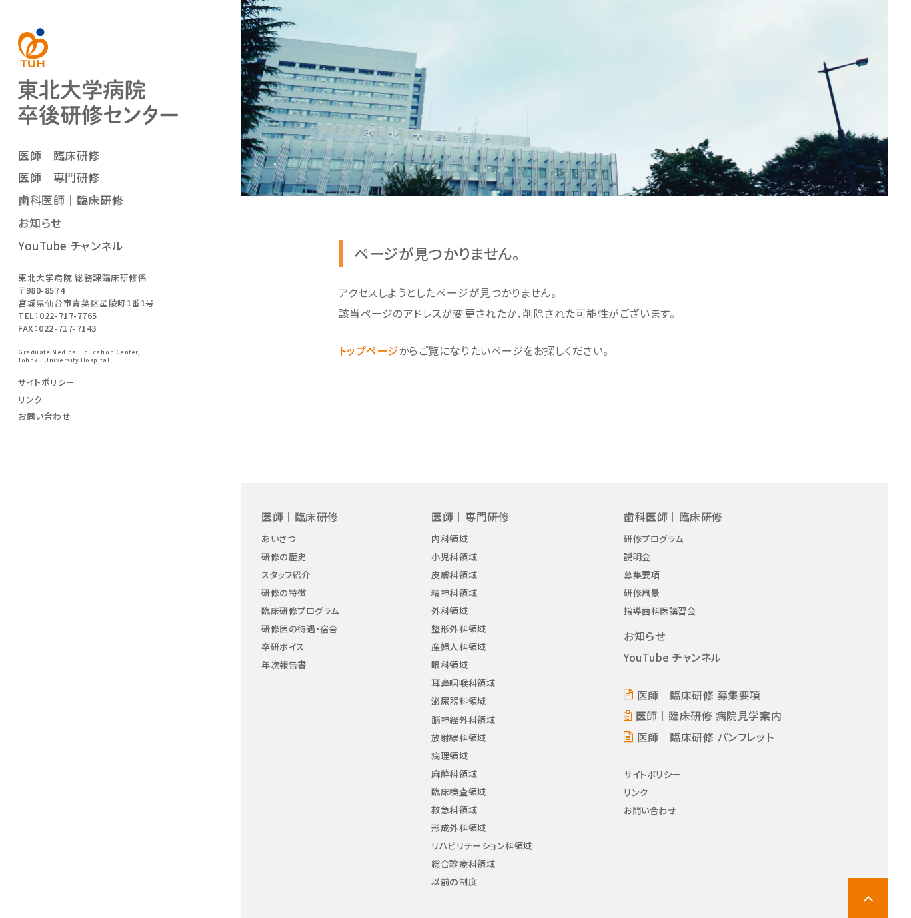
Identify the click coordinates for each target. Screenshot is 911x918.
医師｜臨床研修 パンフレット (705, 737)
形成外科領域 (458, 827)
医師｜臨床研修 (59, 155)
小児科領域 (454, 556)
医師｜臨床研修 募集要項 (699, 695)
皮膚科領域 (454, 574)
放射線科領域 (458, 737)
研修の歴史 (284, 556)
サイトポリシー (46, 382)
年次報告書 (284, 664)
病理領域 (449, 755)
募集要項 (642, 574)
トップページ (369, 350)
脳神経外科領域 (463, 719)
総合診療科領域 (463, 863)
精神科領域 (454, 592)
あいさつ (278, 538)
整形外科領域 (458, 628)
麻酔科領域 (454, 773)
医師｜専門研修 (59, 177)
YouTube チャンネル (70, 245)
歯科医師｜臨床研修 (70, 199)
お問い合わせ (44, 416)
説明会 (637, 556)
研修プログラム (654, 538)
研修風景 (642, 592)
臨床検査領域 (458, 791)
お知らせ (39, 222)
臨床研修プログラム (300, 610)
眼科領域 (449, 664)
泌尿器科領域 (458, 701)
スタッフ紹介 (285, 574)
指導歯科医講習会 (660, 610)
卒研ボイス (283, 646)
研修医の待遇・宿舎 (299, 628)
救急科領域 (454, 809)
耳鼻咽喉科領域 (463, 682)
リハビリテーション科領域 (481, 845)
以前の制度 (454, 881)
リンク (30, 399)
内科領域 (449, 538)
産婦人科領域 (458, 646)
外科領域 (449, 610)
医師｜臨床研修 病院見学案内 (709, 715)
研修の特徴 (284, 592)
